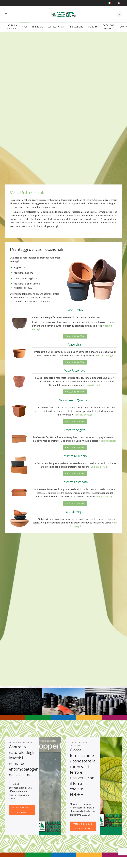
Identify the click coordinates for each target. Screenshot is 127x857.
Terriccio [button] (37, 26)
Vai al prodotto (74, 336)
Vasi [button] (24, 26)
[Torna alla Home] (63, 14)
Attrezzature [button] (56, 26)
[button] (6, 14)
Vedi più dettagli (104, 355)
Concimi (93, 26)
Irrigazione (76, 26)
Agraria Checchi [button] (12, 27)
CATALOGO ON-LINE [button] (109, 27)
